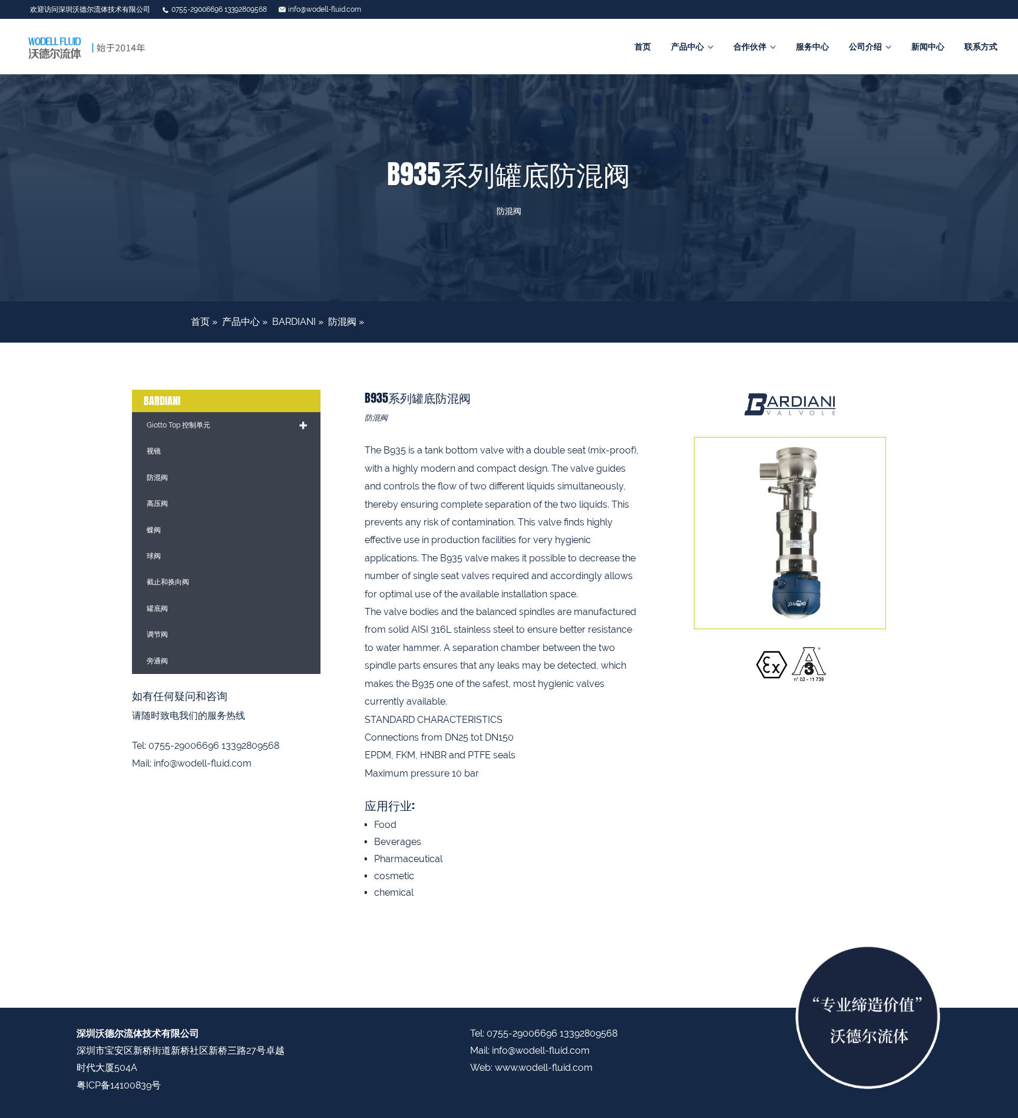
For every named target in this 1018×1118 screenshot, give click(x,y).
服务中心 (812, 46)
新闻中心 (927, 46)
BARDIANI (294, 321)
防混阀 (342, 321)
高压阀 (157, 503)
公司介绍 (865, 46)
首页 (642, 46)
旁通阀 (157, 661)
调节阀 (157, 634)
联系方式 (980, 46)
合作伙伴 (749, 46)
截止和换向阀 (168, 582)
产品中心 (687, 46)
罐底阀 (157, 608)
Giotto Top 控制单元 (178, 425)
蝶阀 (154, 530)
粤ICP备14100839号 (119, 1085)
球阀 (154, 556)
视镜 (154, 451)
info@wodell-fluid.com (324, 9)
